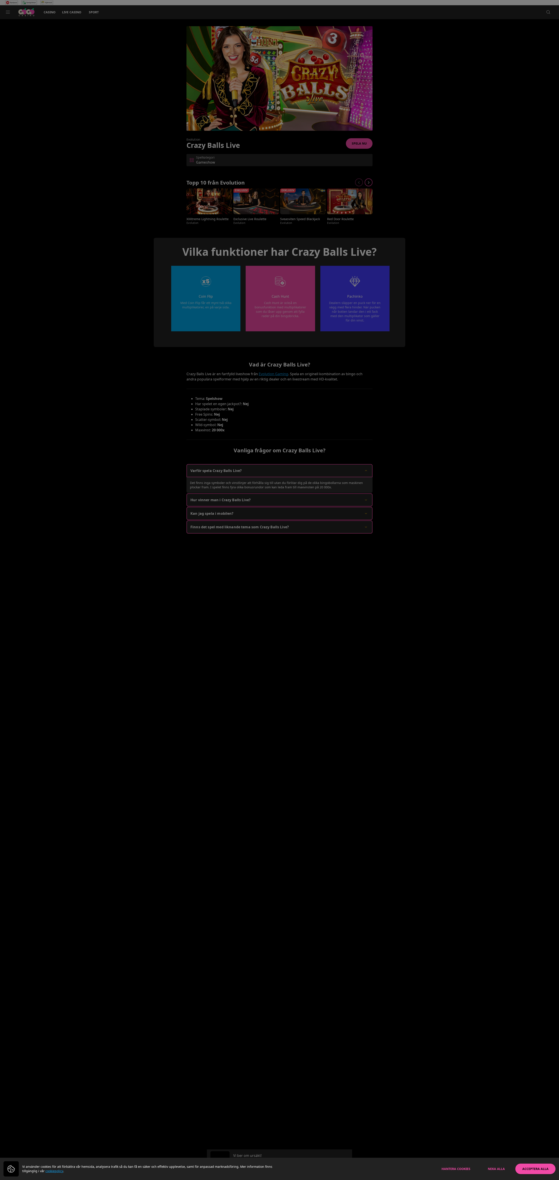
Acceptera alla (535, 1169)
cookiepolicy (54, 1171)
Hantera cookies (456, 1169)
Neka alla (496, 1169)
